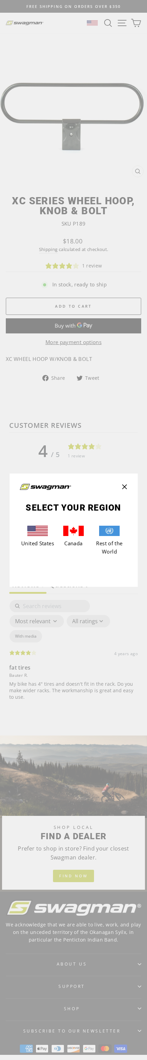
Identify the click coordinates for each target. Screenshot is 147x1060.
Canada (73, 543)
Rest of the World (109, 547)
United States (37, 543)
